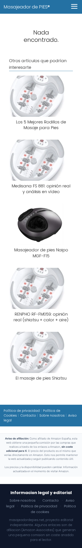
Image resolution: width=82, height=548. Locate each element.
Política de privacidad (22, 410)
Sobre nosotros (52, 415)
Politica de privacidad (39, 506)
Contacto (28, 415)
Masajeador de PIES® (27, 7)
